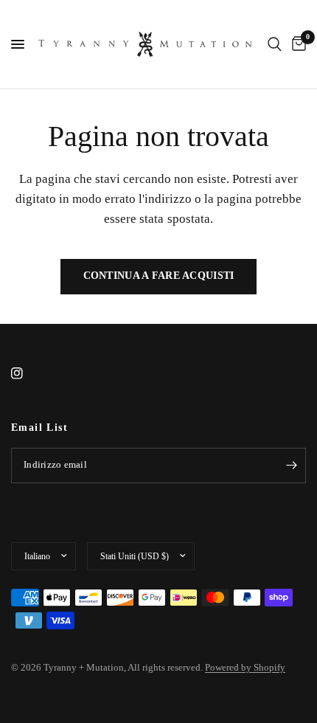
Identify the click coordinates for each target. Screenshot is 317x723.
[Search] (274, 44)
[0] (296, 44)
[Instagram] (27, 373)
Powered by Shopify (245, 667)
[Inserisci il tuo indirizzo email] (291, 465)
